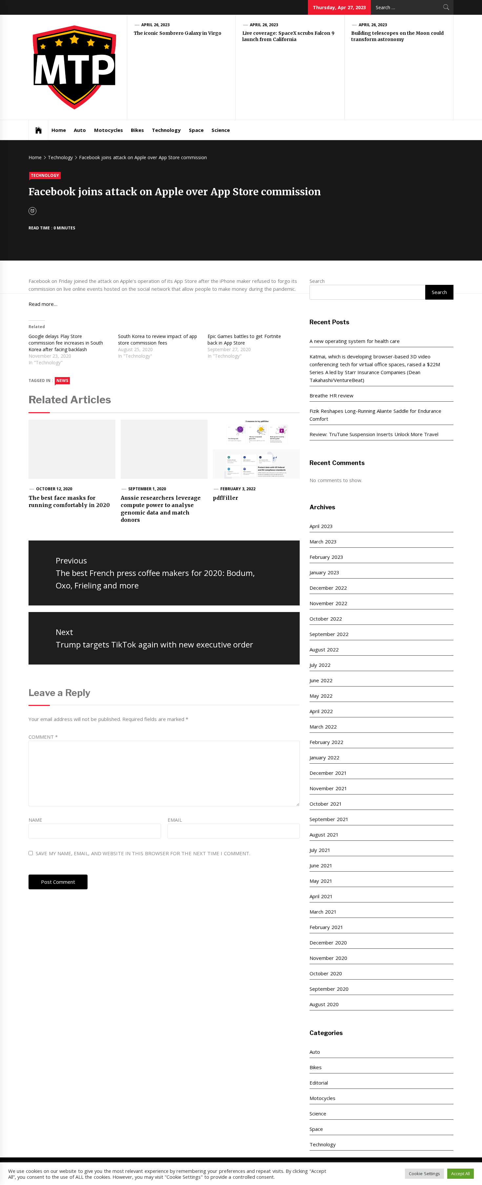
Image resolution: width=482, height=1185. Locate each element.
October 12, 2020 (54, 489)
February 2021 (326, 927)
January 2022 (324, 757)
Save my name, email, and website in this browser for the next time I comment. (143, 853)
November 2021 (328, 788)
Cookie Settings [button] (424, 1173)
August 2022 (324, 649)
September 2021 (329, 819)
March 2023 (323, 541)
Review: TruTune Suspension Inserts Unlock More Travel (374, 434)
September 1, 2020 (147, 489)
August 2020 (324, 1004)
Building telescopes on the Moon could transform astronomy (397, 36)
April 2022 (321, 711)
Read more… (43, 304)
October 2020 (326, 973)
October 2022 (326, 618)
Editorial (319, 1082)
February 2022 (326, 742)
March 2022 (323, 726)
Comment (43, 736)
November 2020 (328, 958)
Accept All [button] (460, 1173)
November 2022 (328, 603)
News (62, 380)
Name (35, 819)
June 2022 (321, 680)
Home (58, 130)
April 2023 (321, 526)
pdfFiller (225, 498)
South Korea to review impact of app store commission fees (157, 339)
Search (317, 281)
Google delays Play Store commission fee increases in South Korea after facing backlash (66, 342)
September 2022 (329, 634)
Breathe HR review (331, 395)
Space (196, 130)
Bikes (137, 130)
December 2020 (328, 942)
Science (220, 130)
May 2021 (321, 881)
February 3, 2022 (238, 489)
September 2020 (329, 988)
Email (175, 819)
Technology (166, 130)
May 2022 (321, 695)
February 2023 (326, 557)
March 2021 (323, 911)
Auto (80, 130)
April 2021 (321, 896)
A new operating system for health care (355, 341)
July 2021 (320, 850)
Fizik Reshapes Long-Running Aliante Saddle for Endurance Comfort (375, 415)
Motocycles (108, 130)
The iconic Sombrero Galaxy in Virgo (177, 33)
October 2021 (326, 803)
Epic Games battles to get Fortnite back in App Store (244, 339)
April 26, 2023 (155, 25)
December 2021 (328, 773)
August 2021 (324, 834)
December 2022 (328, 587)
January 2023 (324, 572)
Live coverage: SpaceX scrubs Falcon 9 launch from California (288, 36)
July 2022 (320, 665)
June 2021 (321, 865)
